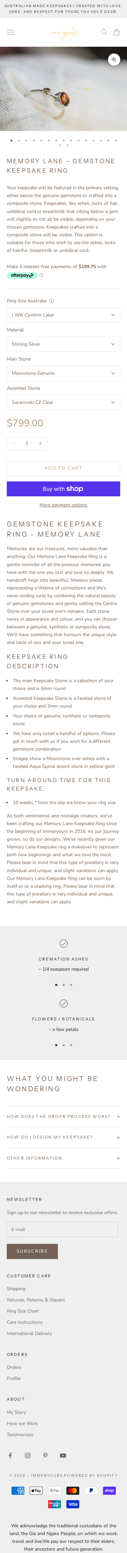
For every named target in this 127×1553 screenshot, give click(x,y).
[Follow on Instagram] (27, 1455)
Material (15, 330)
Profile (14, 1378)
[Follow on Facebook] (10, 1455)
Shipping (16, 1289)
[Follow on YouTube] (63, 1455)
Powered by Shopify (91, 1475)
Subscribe (32, 1251)
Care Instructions (25, 1322)
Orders (14, 1367)
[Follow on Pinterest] (45, 1455)
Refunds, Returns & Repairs (36, 1300)
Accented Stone (23, 388)
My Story (16, 1412)
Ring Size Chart (23, 1311)
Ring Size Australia (26, 301)
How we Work (22, 1423)
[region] (63, 956)
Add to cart (63, 468)
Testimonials (20, 1434)
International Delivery (29, 1333)
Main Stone (19, 359)
